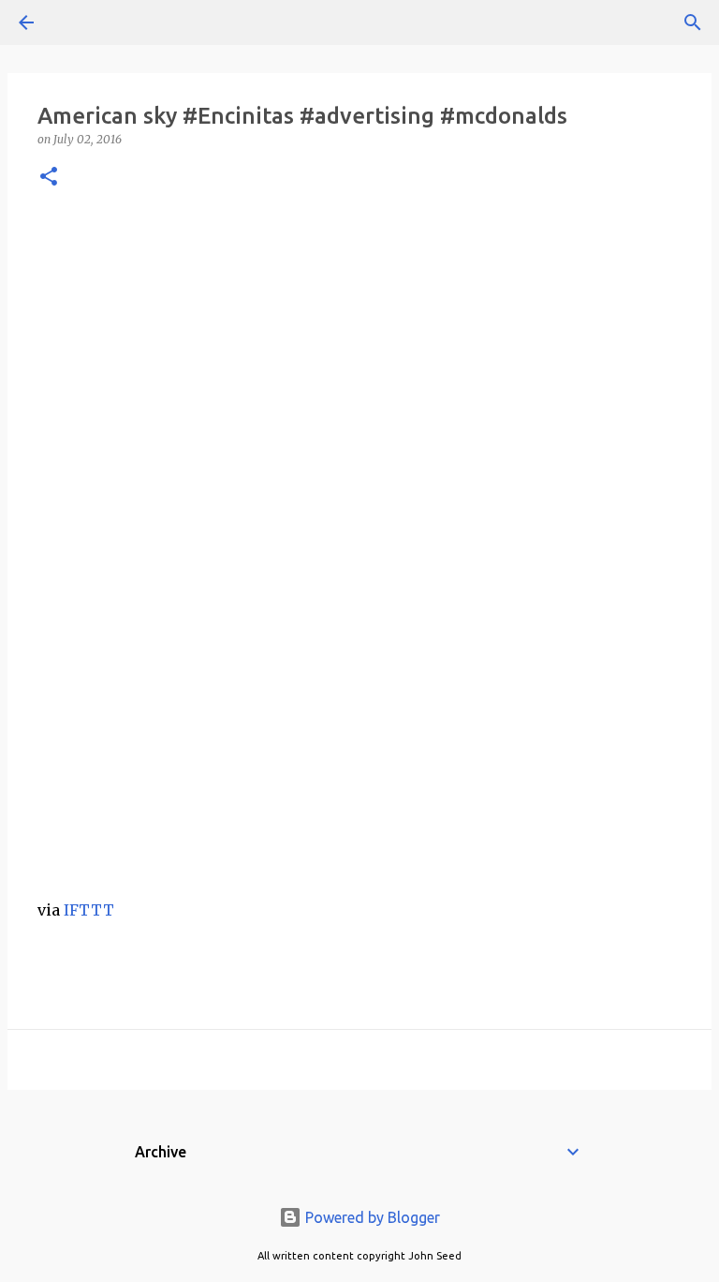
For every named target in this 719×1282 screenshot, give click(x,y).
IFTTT (89, 910)
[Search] (78, 22)
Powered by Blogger (370, 1217)
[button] (48, 177)
